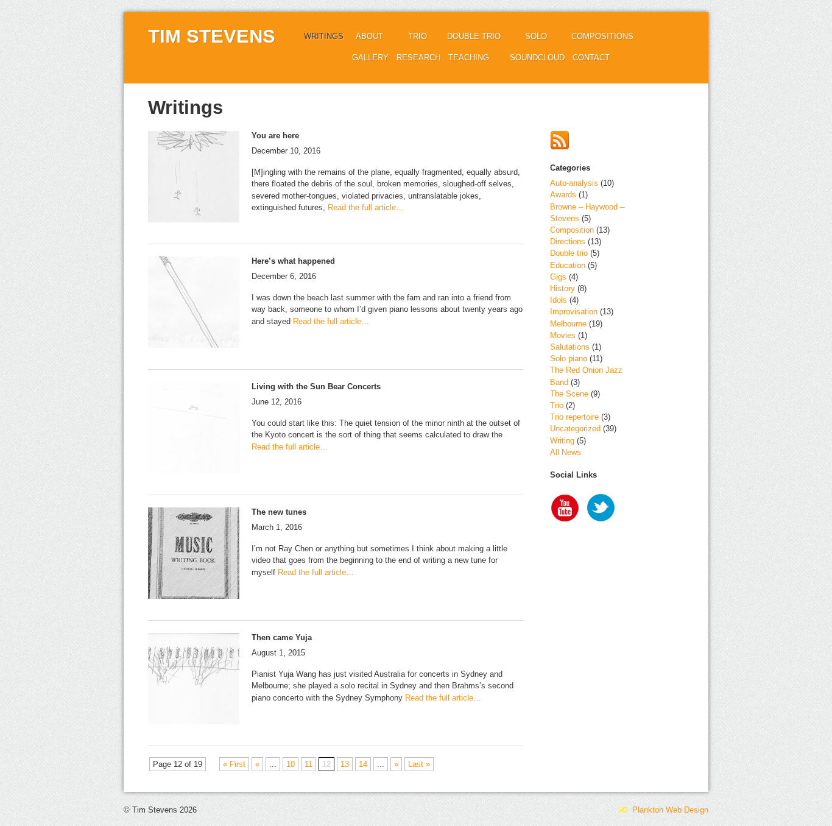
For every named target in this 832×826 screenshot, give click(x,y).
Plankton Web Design (669, 809)
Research (418, 57)
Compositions (602, 36)
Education (567, 265)
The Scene (569, 393)
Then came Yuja (282, 637)
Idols (558, 300)
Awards (563, 194)
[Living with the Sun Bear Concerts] (193, 429)
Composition (572, 230)
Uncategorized (575, 428)
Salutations (570, 346)
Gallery (370, 57)
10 (290, 764)
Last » (419, 764)
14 (363, 764)
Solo (536, 36)
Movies (563, 335)
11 (308, 764)
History (562, 288)
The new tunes (279, 512)
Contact (591, 57)
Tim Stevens (211, 36)
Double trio (474, 36)
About (369, 36)
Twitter (602, 509)
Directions (567, 241)
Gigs (558, 276)
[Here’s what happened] (193, 303)
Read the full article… (364, 207)
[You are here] (193, 178)
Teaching (468, 57)
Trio (417, 36)
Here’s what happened (293, 261)
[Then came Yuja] (193, 680)
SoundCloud (537, 57)
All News (565, 452)
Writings (324, 36)
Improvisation (574, 311)
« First (234, 764)
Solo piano (568, 358)
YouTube (565, 509)
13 (344, 764)
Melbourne (568, 323)
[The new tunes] (193, 554)
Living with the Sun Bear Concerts (316, 386)
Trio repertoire (574, 417)
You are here (275, 135)
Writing (562, 440)
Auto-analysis (574, 183)
